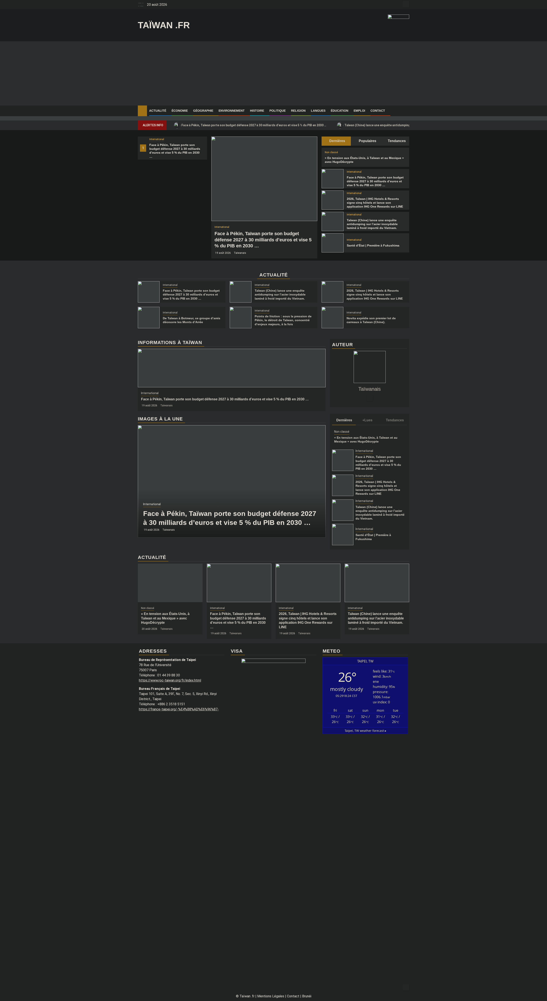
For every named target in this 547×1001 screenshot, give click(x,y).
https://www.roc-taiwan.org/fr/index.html (170, 680)
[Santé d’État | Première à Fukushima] (332, 242)
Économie (180, 110)
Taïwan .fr (164, 25)
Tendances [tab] (396, 141)
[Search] (406, 111)
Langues (318, 110)
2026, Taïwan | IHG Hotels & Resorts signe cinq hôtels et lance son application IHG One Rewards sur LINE (375, 202)
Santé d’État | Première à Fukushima (373, 245)
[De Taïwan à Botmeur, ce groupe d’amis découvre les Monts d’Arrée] (149, 317)
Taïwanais (240, 252)
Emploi (359, 110)
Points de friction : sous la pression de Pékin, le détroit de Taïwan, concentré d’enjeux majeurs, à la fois (283, 320)
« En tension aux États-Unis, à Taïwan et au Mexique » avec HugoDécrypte (165, 618)
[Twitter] (369, 398)
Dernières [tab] (336, 141)
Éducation (339, 110)
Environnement (232, 110)
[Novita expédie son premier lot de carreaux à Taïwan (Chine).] (332, 317)
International (156, 139)
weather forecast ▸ (365, 731)
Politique (277, 110)
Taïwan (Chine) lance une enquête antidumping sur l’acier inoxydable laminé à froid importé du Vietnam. (372, 224)
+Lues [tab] (367, 420)
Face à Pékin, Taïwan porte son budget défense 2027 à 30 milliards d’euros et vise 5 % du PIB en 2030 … (251, 125)
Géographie (203, 110)
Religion (298, 110)
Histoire (257, 110)
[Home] (142, 111)
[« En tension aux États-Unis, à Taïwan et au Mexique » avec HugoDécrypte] (170, 583)
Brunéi (306, 996)
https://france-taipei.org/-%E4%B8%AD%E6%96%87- (179, 709)
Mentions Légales (270, 996)
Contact (378, 110)
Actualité (157, 110)
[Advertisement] (273, 73)
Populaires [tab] (367, 141)
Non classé (331, 152)
